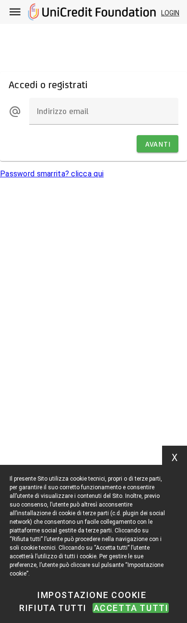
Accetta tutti (131, 608)
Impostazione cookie (91, 595)
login (170, 13)
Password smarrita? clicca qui (52, 173)
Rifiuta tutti (53, 608)
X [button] (174, 457)
